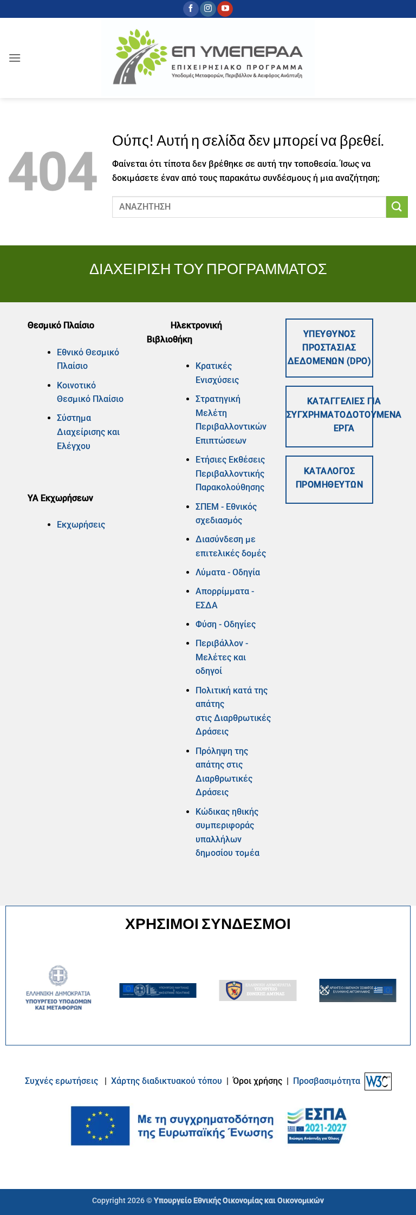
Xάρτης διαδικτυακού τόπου (167, 1081)
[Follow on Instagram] (208, 9)
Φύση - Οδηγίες (226, 624)
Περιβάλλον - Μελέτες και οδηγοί (222, 657)
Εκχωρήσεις (81, 524)
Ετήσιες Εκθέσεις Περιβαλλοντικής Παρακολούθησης (230, 473)
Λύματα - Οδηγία (228, 572)
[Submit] (397, 206)
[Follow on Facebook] (191, 9)
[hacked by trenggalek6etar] (208, 58)
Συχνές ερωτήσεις (61, 1081)
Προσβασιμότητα (326, 1081)
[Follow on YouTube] (225, 9)
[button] (14, 57)
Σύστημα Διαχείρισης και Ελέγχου (88, 432)
